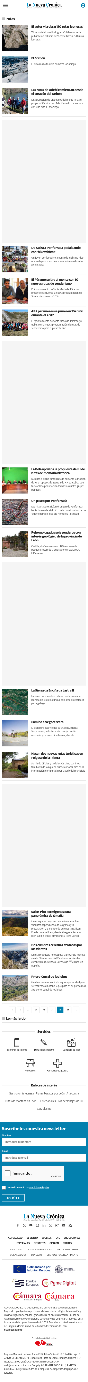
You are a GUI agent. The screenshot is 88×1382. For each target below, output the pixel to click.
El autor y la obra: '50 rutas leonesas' (57, 26)
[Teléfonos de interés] (17, 1044)
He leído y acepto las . (28, 1187)
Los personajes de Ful (70, 1101)
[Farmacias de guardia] (57, 1065)
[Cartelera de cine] (71, 1044)
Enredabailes (48, 1101)
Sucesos (47, 1238)
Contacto (36, 1255)
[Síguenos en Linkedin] (44, 1225)
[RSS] (70, 1225)
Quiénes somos (18, 1255)
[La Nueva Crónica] (44, 1219)
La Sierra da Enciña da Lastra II (52, 690)
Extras (67, 1243)
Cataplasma (44, 1108)
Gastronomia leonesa (21, 1093)
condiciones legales (39, 1187)
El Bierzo (32, 1238)
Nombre (6, 1136)
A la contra (73, 1093)
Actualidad (15, 1238)
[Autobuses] (30, 1065)
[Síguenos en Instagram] (37, 1225)
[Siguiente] (76, 1010)
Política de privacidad (40, 1250)
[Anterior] (12, 1010)
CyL (58, 1238)
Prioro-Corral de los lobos (49, 976)
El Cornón (38, 58)
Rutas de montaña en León (20, 1101)
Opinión (54, 1243)
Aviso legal (16, 1250)
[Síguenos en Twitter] (24, 1225)
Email (5, 1151)
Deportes (39, 1243)
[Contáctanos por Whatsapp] (50, 1225)
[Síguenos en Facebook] (18, 1225)
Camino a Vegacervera (47, 722)
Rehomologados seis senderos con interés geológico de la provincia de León (56, 536)
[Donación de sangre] (44, 1044)
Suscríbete (13, 1198)
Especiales (23, 1243)
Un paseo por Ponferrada (49, 501)
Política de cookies (67, 1250)
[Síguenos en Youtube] (31, 1225)
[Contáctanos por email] (63, 1225)
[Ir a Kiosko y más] (57, 1225)
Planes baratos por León (50, 1093)
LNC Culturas (72, 1238)
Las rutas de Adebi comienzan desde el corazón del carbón (57, 92)
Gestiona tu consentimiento (62, 1255)
